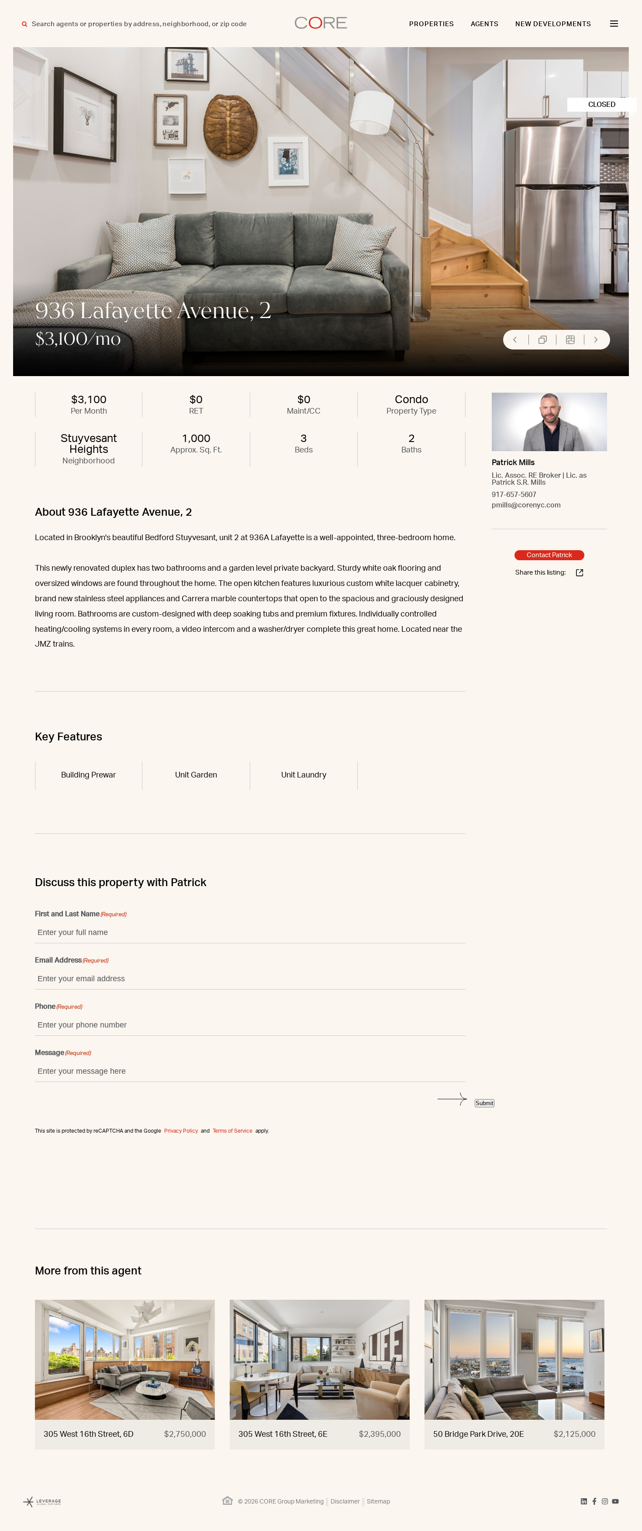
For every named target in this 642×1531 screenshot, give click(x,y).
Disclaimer (345, 1502)
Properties (431, 24)
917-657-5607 (514, 494)
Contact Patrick (549, 555)
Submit (485, 1103)
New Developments (553, 24)
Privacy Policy (181, 1131)
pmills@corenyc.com (526, 505)
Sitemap (378, 1502)
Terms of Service (232, 1131)
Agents (485, 24)
